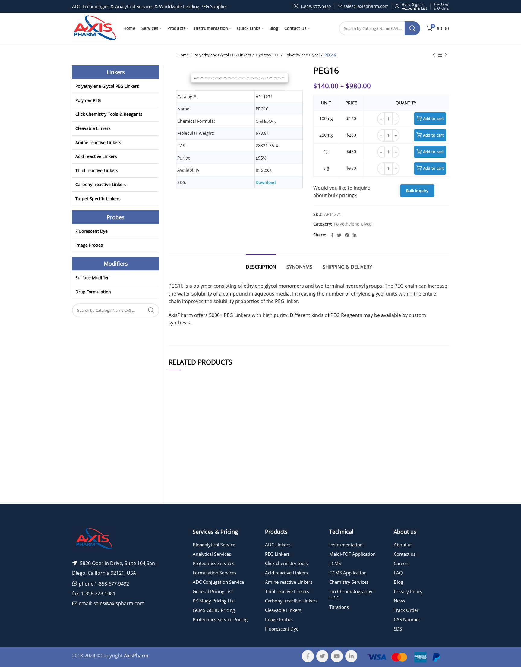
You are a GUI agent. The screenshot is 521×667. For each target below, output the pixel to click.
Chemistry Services (348, 582)
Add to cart (433, 118)
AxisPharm (136, 655)
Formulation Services (214, 573)
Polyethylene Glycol (302, 55)
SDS (398, 629)
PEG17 (227, 464)
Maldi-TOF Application (352, 554)
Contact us (404, 554)
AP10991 (180, 508)
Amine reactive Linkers (98, 142)
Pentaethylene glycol (227, 493)
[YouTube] (337, 656)
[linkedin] (354, 235)
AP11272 (180, 464)
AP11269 (180, 434)
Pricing (431, 434)
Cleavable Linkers (93, 128)
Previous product (434, 55)
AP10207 (180, 479)
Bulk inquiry (417, 190)
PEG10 (227, 479)
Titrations (339, 607)
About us (403, 545)
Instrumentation (346, 545)
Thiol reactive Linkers (96, 170)
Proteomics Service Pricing (220, 619)
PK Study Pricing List (214, 601)
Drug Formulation (93, 292)
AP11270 (180, 449)
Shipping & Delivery (347, 267)
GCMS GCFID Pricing (214, 610)
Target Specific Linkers (98, 198)
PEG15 (227, 449)
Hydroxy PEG (267, 55)
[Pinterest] (347, 235)
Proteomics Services (213, 563)
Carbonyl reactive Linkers (100, 184)
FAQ (398, 573)
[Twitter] (339, 235)
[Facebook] (332, 235)
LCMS (335, 563)
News (399, 601)
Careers (401, 563)
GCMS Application (348, 573)
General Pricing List (213, 591)
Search (412, 28)
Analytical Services (212, 554)
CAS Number (407, 619)
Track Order (406, 610)
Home (183, 55)
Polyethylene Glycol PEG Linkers (222, 55)
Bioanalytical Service (214, 545)
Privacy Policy (408, 591)
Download (266, 182)
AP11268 (180, 493)
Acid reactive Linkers (96, 156)
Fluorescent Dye (91, 231)
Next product (446, 55)
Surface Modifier (92, 277)
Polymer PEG (88, 100)
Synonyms (299, 267)
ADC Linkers (277, 545)
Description (261, 267)
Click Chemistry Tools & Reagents (108, 114)
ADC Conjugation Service (218, 582)
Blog (398, 582)
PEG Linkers (277, 554)
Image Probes (89, 245)
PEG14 (227, 508)
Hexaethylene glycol (227, 434)
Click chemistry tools (286, 563)
